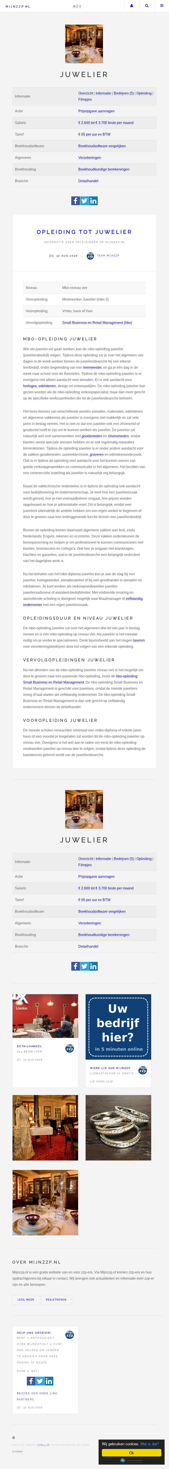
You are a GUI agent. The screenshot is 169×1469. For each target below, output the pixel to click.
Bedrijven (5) (124, 93)
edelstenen (47, 386)
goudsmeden (92, 436)
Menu (162, 6)
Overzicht (85, 93)
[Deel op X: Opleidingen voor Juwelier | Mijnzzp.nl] (84, 204)
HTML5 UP (43, 1445)
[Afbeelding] (45, 1129)
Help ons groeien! (34, 1332)
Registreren (56, 1300)
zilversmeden (118, 436)
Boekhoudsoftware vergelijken (102, 146)
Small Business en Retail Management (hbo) (97, 323)
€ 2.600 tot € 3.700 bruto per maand (106, 123)
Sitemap (17, 1452)
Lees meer (26, 1300)
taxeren (139, 640)
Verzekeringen (89, 158)
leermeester (92, 367)
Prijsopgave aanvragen (96, 111)
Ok (131, 1452)
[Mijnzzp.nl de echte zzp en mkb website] (84, 44)
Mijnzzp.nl (18, 6)
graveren (97, 454)
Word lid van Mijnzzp (110, 1068)
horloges (30, 386)
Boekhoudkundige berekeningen (103, 169)
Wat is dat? (149, 1443)
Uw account (132, 6)
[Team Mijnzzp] (69, 1048)
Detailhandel (88, 181)
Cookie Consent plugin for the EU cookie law (132, 1460)
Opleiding (144, 93)
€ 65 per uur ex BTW (94, 134)
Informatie (103, 93)
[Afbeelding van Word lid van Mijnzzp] (118, 1028)
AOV (77, 6)
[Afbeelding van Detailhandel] (45, 1017)
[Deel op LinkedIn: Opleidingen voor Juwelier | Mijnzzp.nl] (93, 204)
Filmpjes (85, 99)
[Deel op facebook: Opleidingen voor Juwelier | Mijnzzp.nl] (75, 204)
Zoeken (147, 6)
